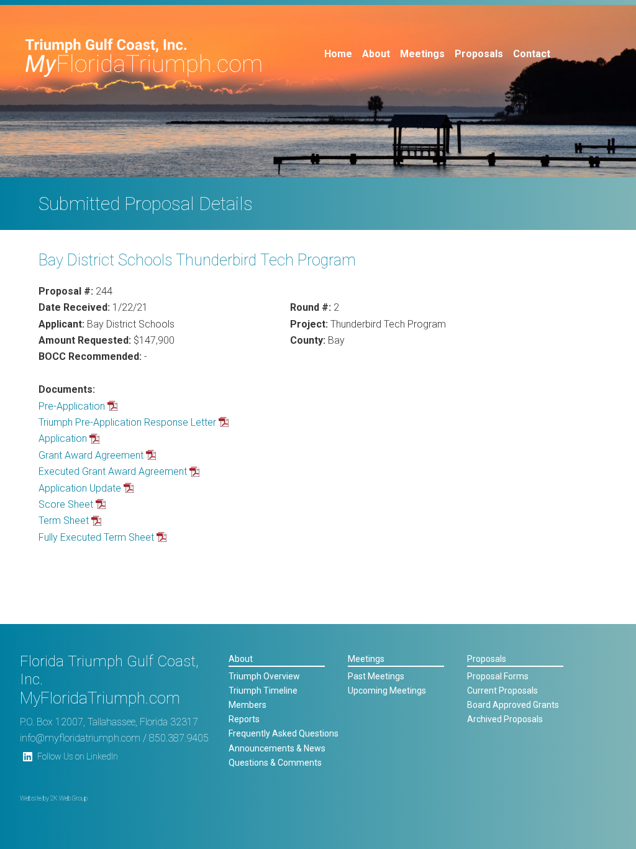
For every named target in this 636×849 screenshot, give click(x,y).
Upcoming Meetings (387, 690)
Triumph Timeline (263, 690)
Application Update (80, 488)
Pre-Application (72, 406)
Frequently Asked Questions (283, 733)
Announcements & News (277, 748)
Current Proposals (502, 690)
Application (63, 438)
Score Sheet (66, 504)
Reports (244, 719)
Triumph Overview (264, 676)
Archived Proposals (505, 719)
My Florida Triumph (144, 58)
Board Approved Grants (513, 705)
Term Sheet (64, 520)
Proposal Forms (498, 676)
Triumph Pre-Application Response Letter (127, 422)
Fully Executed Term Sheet (96, 537)
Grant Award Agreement (91, 455)
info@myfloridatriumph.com (80, 738)
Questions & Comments (275, 763)
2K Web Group (69, 798)
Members (247, 705)
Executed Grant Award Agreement (113, 471)
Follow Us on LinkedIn (77, 756)
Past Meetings (376, 676)
